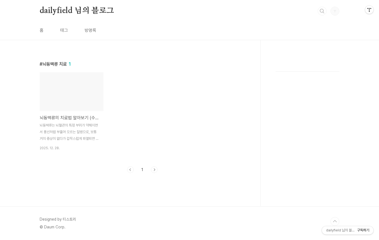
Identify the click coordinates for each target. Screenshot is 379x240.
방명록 (90, 30)
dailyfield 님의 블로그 (77, 11)
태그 (64, 30)
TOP (334, 221)
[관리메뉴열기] (369, 10)
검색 (322, 11)
